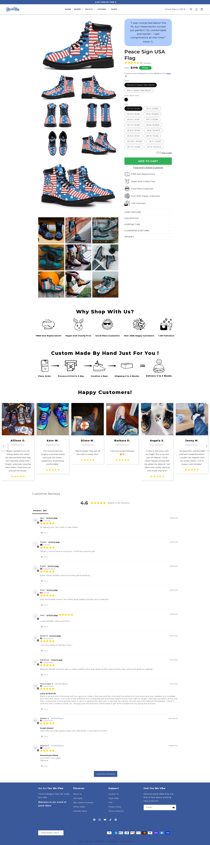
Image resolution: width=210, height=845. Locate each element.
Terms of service (126, 841)
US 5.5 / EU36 (133, 114)
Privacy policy (113, 841)
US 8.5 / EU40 (133, 130)
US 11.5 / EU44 (134, 147)
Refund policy (100, 841)
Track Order (113, 798)
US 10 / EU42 (152, 136)
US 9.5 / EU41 (133, 136)
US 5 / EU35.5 (152, 108)
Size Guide (167, 153)
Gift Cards (77, 798)
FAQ (110, 802)
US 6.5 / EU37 (133, 119)
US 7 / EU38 (152, 119)
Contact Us (113, 794)
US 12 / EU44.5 (154, 147)
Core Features (132, 212)
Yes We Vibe (88, 841)
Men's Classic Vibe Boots (139, 90)
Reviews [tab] (37, 511)
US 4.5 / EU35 (133, 108)
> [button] (105, 774)
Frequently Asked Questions (148, 167)
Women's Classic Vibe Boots (140, 85)
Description (131, 218)
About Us (77, 794)
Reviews (129, 237)
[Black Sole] (126, 99)
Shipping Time (132, 224)
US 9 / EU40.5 (153, 130)
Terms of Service (116, 811)
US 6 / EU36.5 (152, 114)
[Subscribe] (173, 807)
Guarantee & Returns (136, 230)
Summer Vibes (80, 811)
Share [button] (45, 533)
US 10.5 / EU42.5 (134, 141)
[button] (78, 9)
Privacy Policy (114, 807)
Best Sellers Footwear (83, 802)
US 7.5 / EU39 (133, 125)
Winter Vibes (79, 807)
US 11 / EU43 (155, 141)
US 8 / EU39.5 (152, 125)
